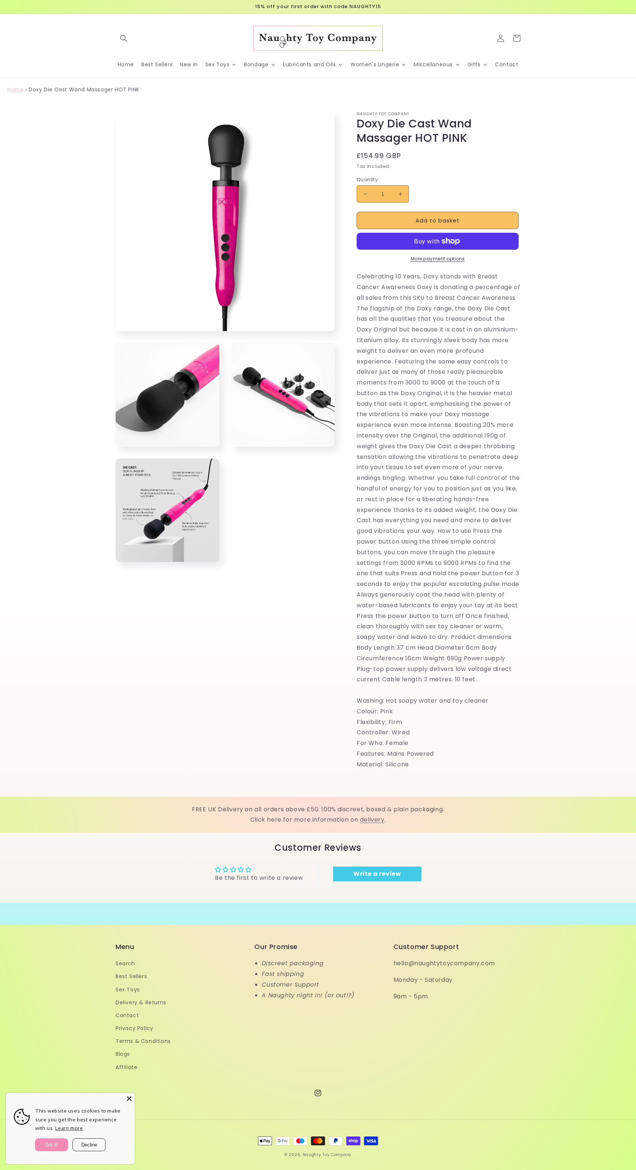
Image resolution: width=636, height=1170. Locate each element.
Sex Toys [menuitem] (217, 64)
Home (15, 89)
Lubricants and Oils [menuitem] (309, 64)
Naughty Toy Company (327, 1154)
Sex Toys (128, 989)
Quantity (367, 179)
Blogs (123, 1054)
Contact (127, 1015)
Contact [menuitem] (506, 64)
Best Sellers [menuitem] (157, 64)
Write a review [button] (377, 873)
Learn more (69, 1128)
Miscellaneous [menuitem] (433, 64)
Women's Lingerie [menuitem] (374, 64)
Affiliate (126, 1067)
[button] (124, 38)
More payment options (438, 259)
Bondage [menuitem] (256, 64)
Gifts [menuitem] (474, 64)
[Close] (129, 1098)
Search (125, 963)
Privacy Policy (134, 1028)
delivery (372, 819)
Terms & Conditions (143, 1041)
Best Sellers (131, 976)
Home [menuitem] (126, 64)
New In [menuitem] (189, 64)
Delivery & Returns (141, 1002)
